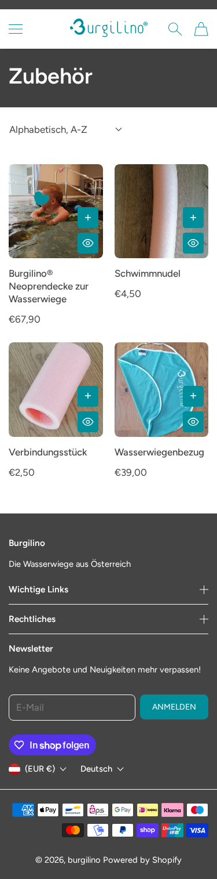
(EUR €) (40, 769)
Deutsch (96, 769)
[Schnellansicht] (88, 243)
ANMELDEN (174, 707)
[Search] (175, 29)
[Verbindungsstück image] (56, 389)
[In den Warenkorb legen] (88, 217)
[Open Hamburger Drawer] (16, 29)
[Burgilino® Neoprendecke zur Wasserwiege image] (56, 211)
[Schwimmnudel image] (162, 211)
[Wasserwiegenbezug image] (162, 389)
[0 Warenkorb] (201, 29)
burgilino (84, 860)
